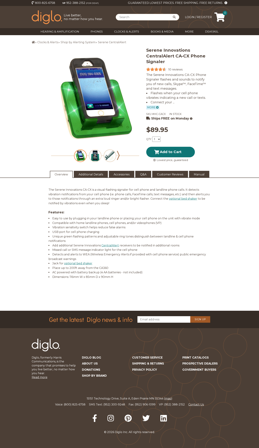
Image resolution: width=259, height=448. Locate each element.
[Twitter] (146, 418)
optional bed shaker (183, 198)
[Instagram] (110, 418)
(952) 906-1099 (145, 404)
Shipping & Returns (148, 363)
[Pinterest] (128, 418)
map (168, 398)
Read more (39, 377)
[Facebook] (94, 418)
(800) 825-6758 (74, 404)
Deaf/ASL (211, 31)
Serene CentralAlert (112, 42)
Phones (97, 31)
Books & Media (162, 31)
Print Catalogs (195, 357)
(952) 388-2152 (174, 404)
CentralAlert (110, 245)
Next (118, 155)
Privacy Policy (144, 369)
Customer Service (147, 357)
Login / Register (198, 17)
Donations (91, 369)
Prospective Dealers (200, 363)
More (189, 31)
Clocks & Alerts (126, 31)
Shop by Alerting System (78, 42)
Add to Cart (170, 152)
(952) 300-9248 (114, 404)
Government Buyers (199, 369)
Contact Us (196, 404)
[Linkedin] (163, 418)
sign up (200, 319)
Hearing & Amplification (60, 31)
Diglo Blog (91, 357)
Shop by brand (94, 375)
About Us (90, 363)
